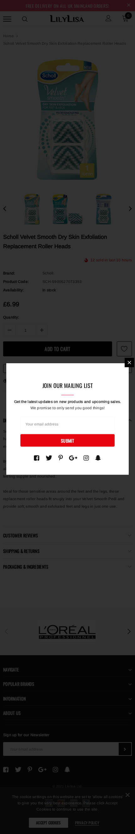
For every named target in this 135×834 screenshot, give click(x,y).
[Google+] (73, 457)
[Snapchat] (98, 457)
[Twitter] (49, 457)
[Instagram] (86, 457)
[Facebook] (36, 457)
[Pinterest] (60, 457)
